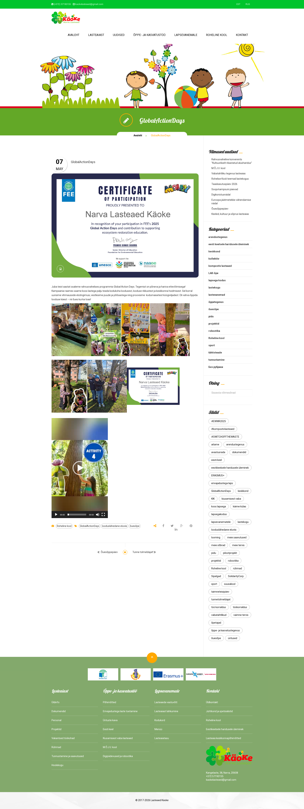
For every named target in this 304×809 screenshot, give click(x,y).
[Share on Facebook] (163, 526)
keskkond (214, 251)
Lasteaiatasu (161, 738)
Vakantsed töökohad (63, 738)
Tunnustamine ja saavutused (68, 756)
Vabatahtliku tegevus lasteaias (228, 173)
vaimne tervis (240, 615)
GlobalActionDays (89, 526)
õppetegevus (216, 302)
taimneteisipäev (220, 591)
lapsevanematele (221, 522)
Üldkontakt (212, 702)
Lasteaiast (96, 35)
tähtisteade (215, 352)
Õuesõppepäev (109, 552)
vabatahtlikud (218, 615)
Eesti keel (108, 729)
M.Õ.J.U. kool (218, 168)
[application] (80, 468)
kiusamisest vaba (231, 498)
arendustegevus (217, 237)
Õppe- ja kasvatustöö (149, 35)
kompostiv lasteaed (220, 266)
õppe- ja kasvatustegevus (225, 630)
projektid (213, 323)
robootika (214, 330)
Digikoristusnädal (220, 194)
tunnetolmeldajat (220, 599)
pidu (211, 316)
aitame (215, 444)
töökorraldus (240, 607)
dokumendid (239, 452)
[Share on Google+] (181, 526)
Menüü (158, 729)
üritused (232, 638)
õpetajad (216, 622)
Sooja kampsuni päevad (224, 189)
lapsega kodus (217, 280)
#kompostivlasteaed (222, 429)
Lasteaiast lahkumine (166, 711)
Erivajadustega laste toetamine (120, 711)
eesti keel (216, 460)
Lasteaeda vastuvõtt (165, 702)
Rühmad (56, 747)
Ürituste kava (110, 720)
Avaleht (73, 35)
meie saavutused (236, 537)
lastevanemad (216, 294)
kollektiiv (213, 258)
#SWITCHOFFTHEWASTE (225, 436)
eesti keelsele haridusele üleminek (228, 244)
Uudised (119, 35)
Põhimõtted (109, 702)
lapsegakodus (219, 514)
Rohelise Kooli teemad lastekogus (230, 178)
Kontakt (242, 35)
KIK (213, 498)
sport (211, 345)
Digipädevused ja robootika (118, 756)
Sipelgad (216, 576)
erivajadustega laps (222, 483)
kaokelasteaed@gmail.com (89, 4)
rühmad (237, 568)
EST (238, 4)
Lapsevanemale (185, 35)
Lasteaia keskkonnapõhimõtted (223, 738)
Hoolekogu (57, 765)
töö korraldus (218, 607)
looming (215, 537)
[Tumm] (97, 514)
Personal (56, 720)
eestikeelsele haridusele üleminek (230, 467)
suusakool (229, 584)
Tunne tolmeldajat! (142, 552)
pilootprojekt (230, 553)
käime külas (239, 506)
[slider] (77, 514)
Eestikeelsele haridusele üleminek (224, 729)
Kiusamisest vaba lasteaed (118, 738)
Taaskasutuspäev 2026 (224, 184)
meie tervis (238, 545)
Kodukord (159, 720)
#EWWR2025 (218, 421)
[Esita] (56, 514)
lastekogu (214, 287)
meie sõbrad (218, 545)
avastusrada (218, 452)
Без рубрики (215, 367)
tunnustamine (216, 359)
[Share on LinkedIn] (176, 529)
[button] (80, 468)
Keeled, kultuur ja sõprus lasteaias (230, 214)
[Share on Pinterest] (191, 526)
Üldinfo (55, 702)
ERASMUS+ (217, 475)
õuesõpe (135, 526)
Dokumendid (59, 711)
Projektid (56, 729)
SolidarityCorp (236, 576)
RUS (248, 4)
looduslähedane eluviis (114, 526)
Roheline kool (216, 35)
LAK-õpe (213, 273)
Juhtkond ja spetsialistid (219, 711)
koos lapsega (218, 506)
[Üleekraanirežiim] (103, 514)
